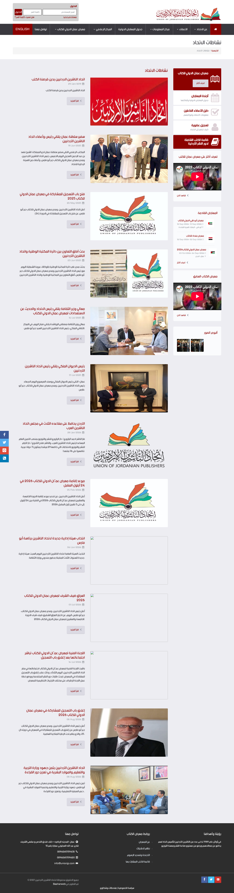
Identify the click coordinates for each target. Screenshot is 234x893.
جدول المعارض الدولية (130, 29)
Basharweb (59, 884)
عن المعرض (144, 842)
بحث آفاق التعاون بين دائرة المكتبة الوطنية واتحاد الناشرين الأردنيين (52, 253)
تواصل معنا (41, 29)
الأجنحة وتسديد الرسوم (138, 855)
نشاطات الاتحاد (104, 34)
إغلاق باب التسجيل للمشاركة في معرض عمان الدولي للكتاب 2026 (55, 712)
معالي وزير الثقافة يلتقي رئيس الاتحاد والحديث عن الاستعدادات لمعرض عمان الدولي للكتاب (52, 311)
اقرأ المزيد (74, 101)
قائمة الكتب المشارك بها (138, 862)
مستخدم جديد (70, 17)
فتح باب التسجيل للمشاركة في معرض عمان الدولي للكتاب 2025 (52, 196)
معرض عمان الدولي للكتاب (71, 29)
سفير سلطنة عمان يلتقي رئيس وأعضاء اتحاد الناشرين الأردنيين (56, 138)
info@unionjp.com (64, 863)
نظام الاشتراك (77, 34)
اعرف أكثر (181, 263)
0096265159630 (66, 852)
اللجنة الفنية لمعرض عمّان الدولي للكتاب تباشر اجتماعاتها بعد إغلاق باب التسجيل (55, 655)
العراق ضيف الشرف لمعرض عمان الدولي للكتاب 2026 (54, 597)
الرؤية (203, 34)
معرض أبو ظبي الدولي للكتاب (191, 221)
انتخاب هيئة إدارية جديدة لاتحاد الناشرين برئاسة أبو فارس (52, 540)
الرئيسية (214, 51)
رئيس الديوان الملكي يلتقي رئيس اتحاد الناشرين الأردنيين (55, 368)
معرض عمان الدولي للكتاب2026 (191, 250)
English (22, 29)
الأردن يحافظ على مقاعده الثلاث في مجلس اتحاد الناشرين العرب (54, 425)
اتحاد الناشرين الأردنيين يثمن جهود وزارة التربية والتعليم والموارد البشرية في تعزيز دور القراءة (54, 770)
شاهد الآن (181, 196)
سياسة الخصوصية (126, 888)
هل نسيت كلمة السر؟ (24, 17)
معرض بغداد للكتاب (195, 236)
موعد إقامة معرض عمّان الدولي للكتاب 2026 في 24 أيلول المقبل (52, 483)
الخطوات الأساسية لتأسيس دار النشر (155, 34)
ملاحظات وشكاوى (108, 888)
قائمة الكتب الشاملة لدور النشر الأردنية (175, 33)
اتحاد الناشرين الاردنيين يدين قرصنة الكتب (58, 79)
